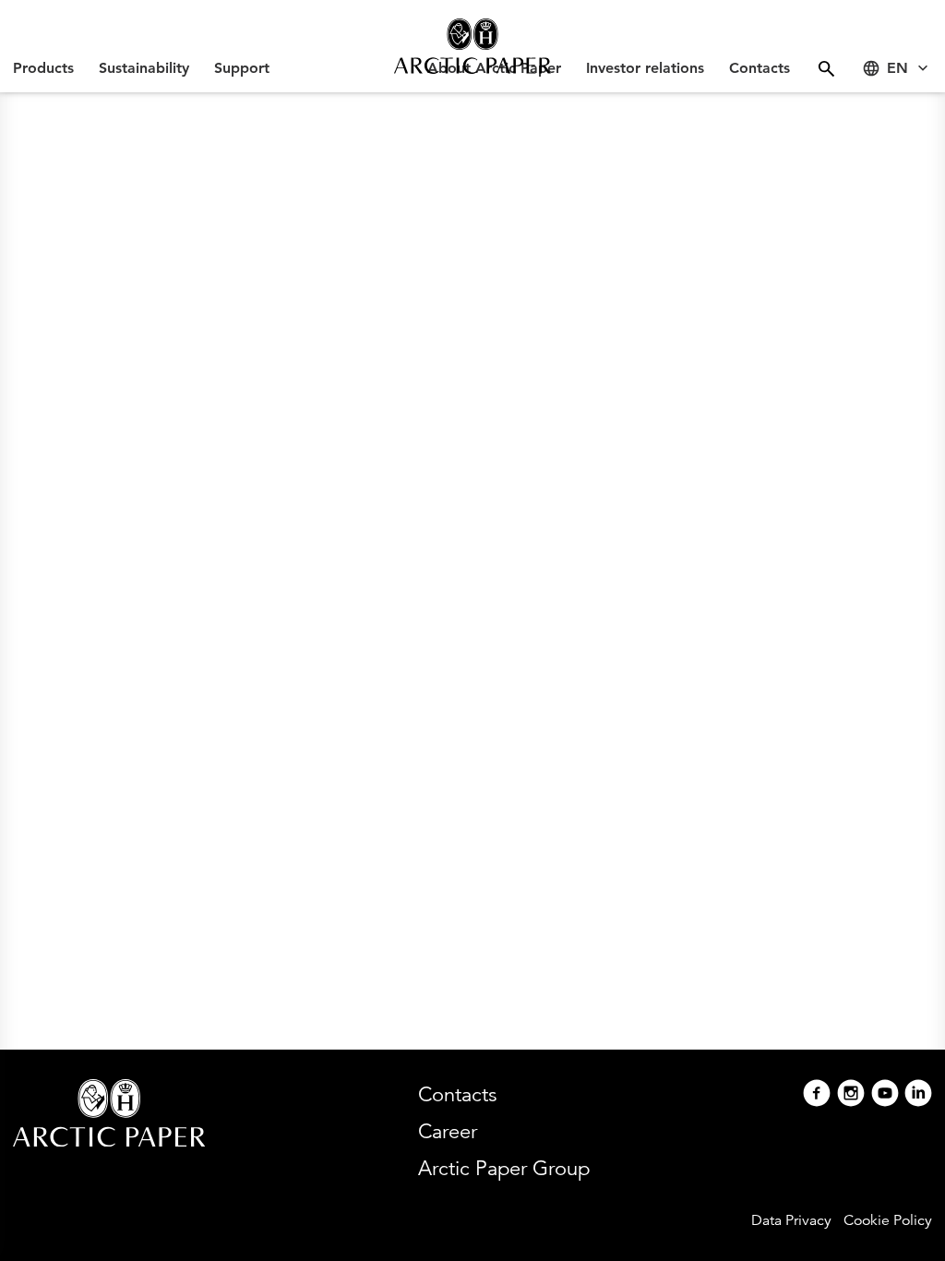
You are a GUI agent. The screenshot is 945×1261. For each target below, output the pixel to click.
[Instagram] (851, 1095)
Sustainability (144, 68)
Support (241, 68)
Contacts (759, 68)
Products (43, 68)
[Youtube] (885, 1095)
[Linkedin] (918, 1095)
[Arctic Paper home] (472, 46)
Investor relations (645, 68)
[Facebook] (817, 1095)
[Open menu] (826, 68)
